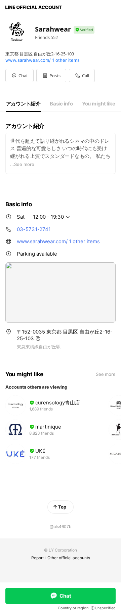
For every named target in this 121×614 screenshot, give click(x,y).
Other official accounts (68, 557)
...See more (22, 164)
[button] (51, 75)
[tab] (23, 104)
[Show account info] (84, 30)
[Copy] (38, 338)
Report (37, 557)
